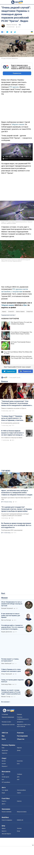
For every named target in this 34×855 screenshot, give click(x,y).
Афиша (3, 828)
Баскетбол (20, 761)
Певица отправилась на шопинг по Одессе (13, 408)
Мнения (4, 598)
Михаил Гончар (5, 696)
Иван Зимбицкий (6, 663)
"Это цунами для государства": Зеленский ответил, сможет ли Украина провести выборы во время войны (16, 509)
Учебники (19, 774)
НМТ (18, 779)
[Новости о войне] (4, 378)
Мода (18, 831)
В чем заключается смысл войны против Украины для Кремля (10, 615)
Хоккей (4, 763)
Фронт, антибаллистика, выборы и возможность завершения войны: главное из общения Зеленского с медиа (16, 493)
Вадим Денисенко (6, 632)
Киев (3, 747)
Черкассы (4, 753)
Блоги (4, 739)
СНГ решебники (6, 782)
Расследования (22, 736)
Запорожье (5, 750)
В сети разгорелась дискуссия (10, 423)
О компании (5, 714)
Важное (4, 381)
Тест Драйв (5, 790)
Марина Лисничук (12, 24)
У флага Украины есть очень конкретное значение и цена (11, 670)
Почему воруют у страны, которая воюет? (10, 660)
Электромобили (21, 790)
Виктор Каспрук (6, 620)
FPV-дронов (14, 87)
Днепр (18, 750)
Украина (4, 311)
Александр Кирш (6, 684)
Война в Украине (20, 311)
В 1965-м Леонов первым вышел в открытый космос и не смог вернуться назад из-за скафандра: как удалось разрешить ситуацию (12, 433)
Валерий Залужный (7, 608)
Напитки (19, 801)
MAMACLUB (20, 820)
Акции (3, 792)
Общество (20, 739)
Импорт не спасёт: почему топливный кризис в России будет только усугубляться (10, 692)
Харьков (19, 747)
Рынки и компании (6, 811)
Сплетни (19, 828)
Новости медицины (7, 820)
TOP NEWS (5, 471)
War (20, 24)
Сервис (19, 792)
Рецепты (4, 801)
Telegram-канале (17, 124)
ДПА (18, 777)
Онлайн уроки (5, 777)
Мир (3, 736)
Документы (20, 721)
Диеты (3, 803)
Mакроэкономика (21, 811)
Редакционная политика (7, 315)
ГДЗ (3, 774)
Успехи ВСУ (11, 311)
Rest (3, 593)
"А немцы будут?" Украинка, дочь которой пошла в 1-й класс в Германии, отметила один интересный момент (12, 418)
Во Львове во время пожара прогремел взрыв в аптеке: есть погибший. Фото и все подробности (16, 525)
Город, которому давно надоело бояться (12, 680)
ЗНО (3, 779)
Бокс (18, 763)
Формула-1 (5, 766)
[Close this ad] (33, 845)
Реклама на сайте (6, 721)
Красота (4, 831)
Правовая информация (8, 717)
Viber (25, 305)
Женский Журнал (6, 833)
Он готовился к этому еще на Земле (11, 437)
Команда (19, 714)
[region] (17, 108)
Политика (20, 733)
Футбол (4, 761)
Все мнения (5, 702)
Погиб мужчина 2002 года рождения (11, 530)
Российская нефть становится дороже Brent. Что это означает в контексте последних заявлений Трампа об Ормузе (12, 627)
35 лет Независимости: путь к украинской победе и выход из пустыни (11, 603)
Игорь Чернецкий (6, 674)
